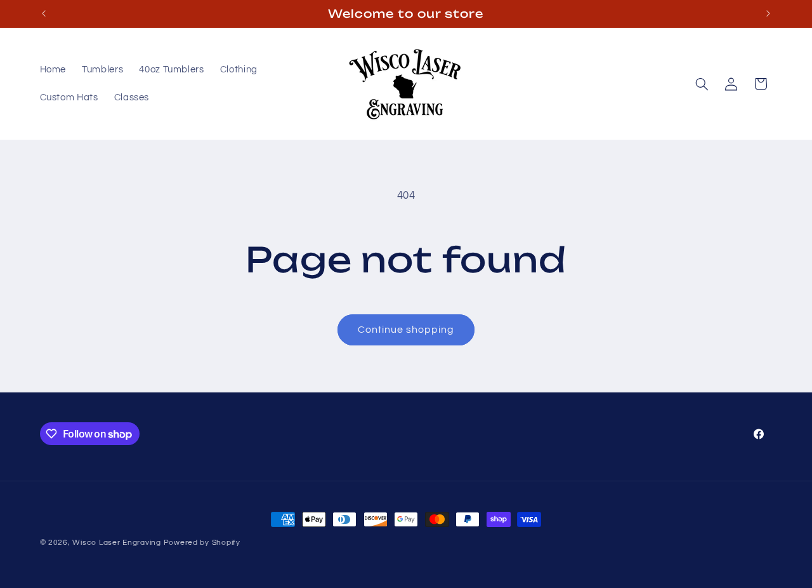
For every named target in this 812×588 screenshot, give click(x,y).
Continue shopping (406, 329)
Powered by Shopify (202, 542)
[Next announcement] (768, 13)
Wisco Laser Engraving (116, 542)
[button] (701, 83)
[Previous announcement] (44, 13)
